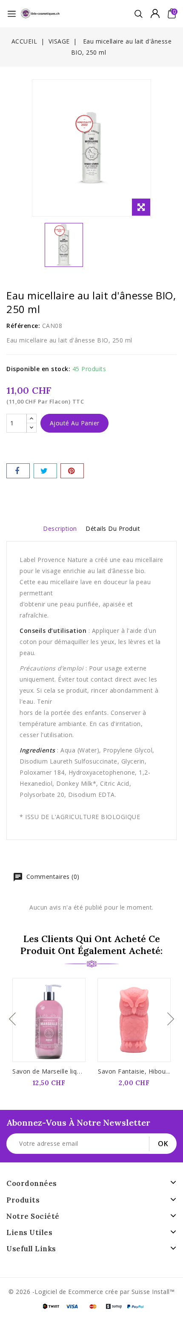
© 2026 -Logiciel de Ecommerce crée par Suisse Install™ (91, 1292)
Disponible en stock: (38, 369)
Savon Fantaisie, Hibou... (134, 1071)
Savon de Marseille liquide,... (53, 1071)
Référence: (23, 326)
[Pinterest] (72, 471)
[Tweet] (45, 471)
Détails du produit (113, 528)
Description (60, 528)
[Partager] (18, 471)
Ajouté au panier (75, 423)
